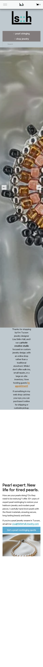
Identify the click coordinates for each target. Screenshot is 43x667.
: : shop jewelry (21, 38)
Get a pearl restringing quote (21, 530)
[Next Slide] (38, 187)
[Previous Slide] (4, 187)
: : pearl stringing (21, 33)
